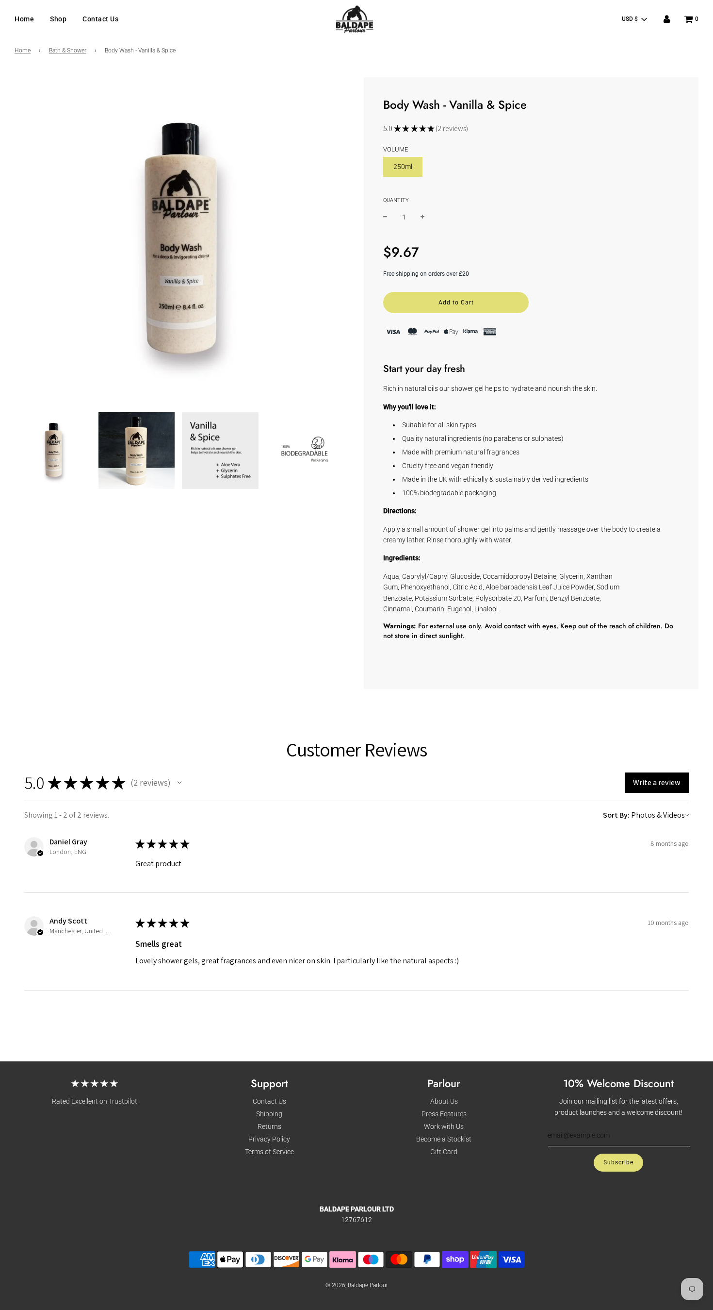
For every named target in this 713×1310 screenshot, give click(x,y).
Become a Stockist (443, 1139)
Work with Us (444, 1126)
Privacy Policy (269, 1139)
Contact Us (100, 19)
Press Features (444, 1114)
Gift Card (443, 1152)
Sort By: (616, 815)
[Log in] (667, 19)
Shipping (269, 1114)
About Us (444, 1101)
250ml (402, 166)
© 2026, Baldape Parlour (356, 1285)
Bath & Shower (67, 50)
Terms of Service (269, 1152)
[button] (179, 783)
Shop (58, 19)
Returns (269, 1126)
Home (24, 19)
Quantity (396, 200)
